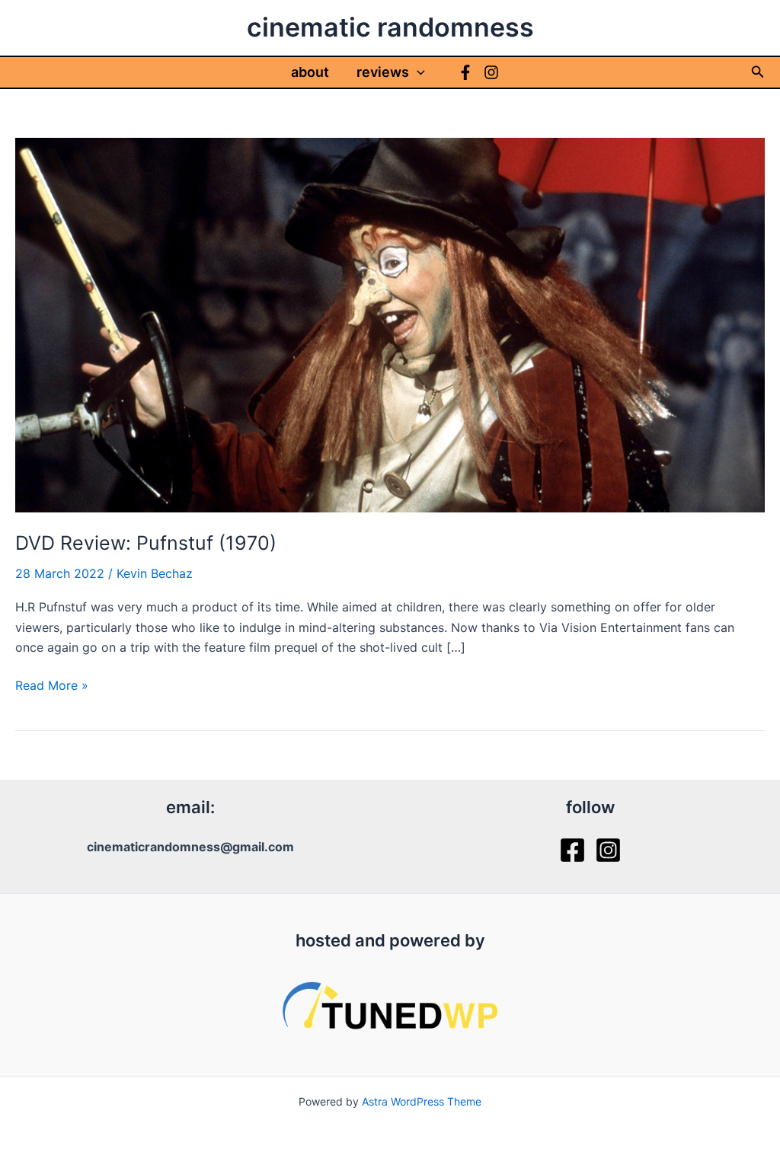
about (310, 72)
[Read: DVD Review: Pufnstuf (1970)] (390, 323)
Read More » (51, 686)
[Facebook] (465, 72)
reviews (382, 72)
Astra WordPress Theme (421, 1101)
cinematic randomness (390, 27)
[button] (417, 72)
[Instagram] (491, 72)
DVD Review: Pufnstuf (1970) (146, 542)
